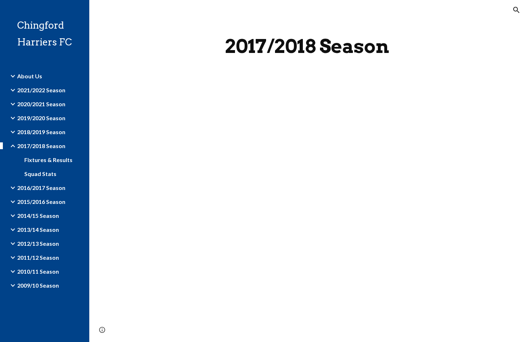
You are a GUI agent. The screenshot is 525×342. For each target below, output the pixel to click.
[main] (307, 46)
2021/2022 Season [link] (41, 90)
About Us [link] (29, 76)
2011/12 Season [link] (38, 257)
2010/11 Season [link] (38, 271)
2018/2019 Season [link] (41, 131)
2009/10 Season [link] (38, 285)
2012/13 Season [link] (38, 243)
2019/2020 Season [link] (41, 117)
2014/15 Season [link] (38, 215)
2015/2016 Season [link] (41, 201)
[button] (516, 10)
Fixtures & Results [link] (48, 159)
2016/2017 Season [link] (41, 187)
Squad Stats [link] (40, 173)
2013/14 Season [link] (38, 229)
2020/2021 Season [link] (41, 104)
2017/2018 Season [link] (41, 145)
